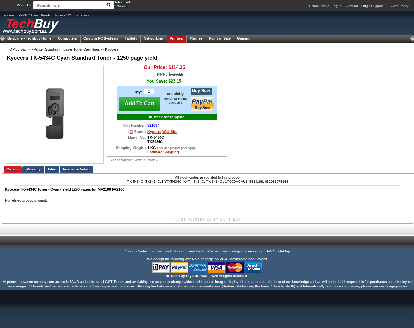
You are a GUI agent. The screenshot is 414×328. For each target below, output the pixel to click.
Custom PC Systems (100, 38)
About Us (24, 5)
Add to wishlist (121, 160)
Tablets (131, 38)
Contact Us (145, 251)
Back (24, 49)
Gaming (244, 38)
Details (12, 169)
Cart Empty (400, 6)
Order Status (319, 6)
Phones (196, 38)
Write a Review (146, 160)
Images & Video (76, 169)
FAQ (270, 251)
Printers (176, 38)
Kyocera (111, 49)
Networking (153, 38)
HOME (12, 49)
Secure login (232, 251)
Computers (67, 38)
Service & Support (171, 251)
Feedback (196, 251)
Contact (352, 6)
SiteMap (283, 251)
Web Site (169, 132)
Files (52, 169)
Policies (213, 251)
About (129, 251)
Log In (337, 6)
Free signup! (254, 251)
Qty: (138, 92)
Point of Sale (220, 38)
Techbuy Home (29, 38)
